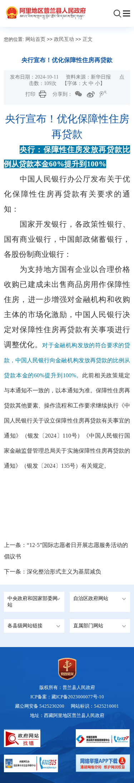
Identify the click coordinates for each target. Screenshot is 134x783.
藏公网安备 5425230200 (43, 706)
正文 (88, 39)
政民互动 (64, 39)
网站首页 (35, 39)
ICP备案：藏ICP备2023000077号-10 (67, 696)
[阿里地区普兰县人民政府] (45, 12)
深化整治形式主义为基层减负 (64, 572)
